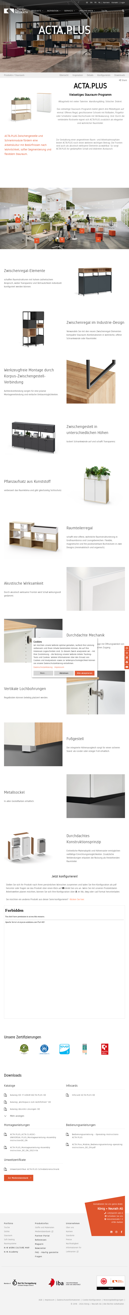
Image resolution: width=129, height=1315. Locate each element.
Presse (69, 1239)
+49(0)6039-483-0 (115, 1213)
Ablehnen (64, 673)
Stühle (6, 1231)
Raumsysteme (10, 1243)
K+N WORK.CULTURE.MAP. (17, 1247)
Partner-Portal (42, 1236)
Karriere (69, 1231)
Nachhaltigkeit (72, 1243)
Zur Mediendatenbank (18, 1178)
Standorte (70, 1235)
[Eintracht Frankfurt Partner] (111, 1283)
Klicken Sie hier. (77, 899)
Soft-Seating (9, 1239)
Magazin (39, 1244)
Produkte (8, 75)
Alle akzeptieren (84, 673)
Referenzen (41, 1240)
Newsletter (40, 1248)
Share (124, 80)
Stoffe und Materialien (44, 1227)
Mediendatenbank (43, 1231)
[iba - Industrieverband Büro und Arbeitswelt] (64, 1282)
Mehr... (43, 673)
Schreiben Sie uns (115, 1216)
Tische (7, 1227)
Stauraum (19, 75)
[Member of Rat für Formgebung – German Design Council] (20, 1283)
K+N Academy (11, 1252)
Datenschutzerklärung (43, 667)
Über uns (70, 1227)
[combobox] (111, 10)
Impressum (59, 667)
